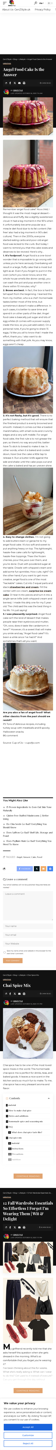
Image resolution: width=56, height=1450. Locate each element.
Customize (28, 1435)
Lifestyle (7, 63)
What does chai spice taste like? (27, 1132)
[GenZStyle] (12, 3)
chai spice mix (15, 1137)
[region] (28, 1424)
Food (39, 857)
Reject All (28, 1443)
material (12, 1105)
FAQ (11, 1127)
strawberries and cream (24, 587)
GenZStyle (18, 90)
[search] (35, 3)
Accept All (28, 1427)
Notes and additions (18, 1116)
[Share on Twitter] (15, 83)
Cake (33, 857)
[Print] (24, 83)
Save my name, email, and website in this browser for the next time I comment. (29, 952)
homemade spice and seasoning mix (26, 1121)
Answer (26, 857)
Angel (19, 857)
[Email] (19, 83)
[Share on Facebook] (10, 83)
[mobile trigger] (5, 3)
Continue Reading (28, 1176)
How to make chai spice (20, 1110)
